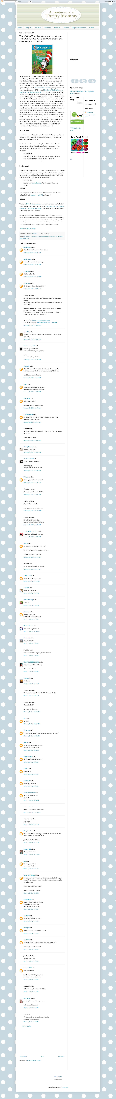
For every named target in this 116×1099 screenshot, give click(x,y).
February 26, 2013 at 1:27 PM (32, 525)
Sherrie (26, 543)
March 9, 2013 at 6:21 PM (31, 991)
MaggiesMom (28, 756)
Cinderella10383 (29, 459)
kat (25, 861)
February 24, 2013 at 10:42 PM (32, 511)
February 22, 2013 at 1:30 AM (32, 408)
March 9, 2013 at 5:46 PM (31, 979)
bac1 (25, 718)
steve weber (27, 398)
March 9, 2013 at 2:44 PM (31, 933)
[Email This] (42, 233)
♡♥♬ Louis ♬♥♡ (29, 346)
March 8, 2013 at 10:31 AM (32, 712)
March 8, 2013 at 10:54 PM (31, 800)
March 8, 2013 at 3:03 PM (31, 774)
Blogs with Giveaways (79, 28)
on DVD (40, 195)
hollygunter (27, 998)
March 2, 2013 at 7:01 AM (31, 593)
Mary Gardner (28, 831)
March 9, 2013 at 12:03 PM (31, 869)
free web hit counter (58, 1079)
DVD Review (27, 236)
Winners (57, 28)
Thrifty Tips (28, 28)
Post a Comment (26, 1026)
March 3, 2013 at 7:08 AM (31, 605)
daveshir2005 (28, 968)
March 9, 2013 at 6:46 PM (31, 1008)
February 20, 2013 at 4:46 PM (32, 265)
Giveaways (47, 28)
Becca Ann (27, 638)
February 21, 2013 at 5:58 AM (32, 339)
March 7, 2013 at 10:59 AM (32, 631)
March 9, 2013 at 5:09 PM (31, 949)
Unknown (27, 271)
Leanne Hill (27, 849)
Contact (91, 28)
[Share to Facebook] (47, 233)
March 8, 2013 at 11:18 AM (32, 736)
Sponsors (66, 28)
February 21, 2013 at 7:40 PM (32, 392)
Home (20, 28)
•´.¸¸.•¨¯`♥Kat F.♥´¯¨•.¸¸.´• (31, 531)
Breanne (26, 678)
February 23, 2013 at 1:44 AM (32, 482)
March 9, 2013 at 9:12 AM (31, 842)
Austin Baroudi (28, 414)
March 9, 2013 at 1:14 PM (31, 909)
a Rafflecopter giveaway (27, 228)
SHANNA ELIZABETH (31, 662)
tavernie (26, 742)
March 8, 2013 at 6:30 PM (31, 786)
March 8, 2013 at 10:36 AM (32, 724)
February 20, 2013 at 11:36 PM (32, 277)
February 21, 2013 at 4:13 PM (32, 378)
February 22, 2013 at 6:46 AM (32, 440)
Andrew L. (27, 807)
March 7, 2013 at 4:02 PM (31, 655)
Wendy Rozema (28, 447)
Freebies (38, 28)
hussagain (27, 928)
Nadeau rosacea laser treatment (41, 320)
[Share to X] (45, 233)
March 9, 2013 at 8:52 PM (31, 1022)
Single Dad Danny (29, 875)
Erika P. (26, 768)
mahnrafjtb (27, 247)
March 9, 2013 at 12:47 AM (32, 812)
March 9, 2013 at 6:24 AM (31, 824)
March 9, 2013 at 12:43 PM (31, 893)
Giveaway (34, 236)
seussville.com (36, 183)
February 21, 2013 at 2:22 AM (32, 289)
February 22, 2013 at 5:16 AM (32, 422)
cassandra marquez (30, 793)
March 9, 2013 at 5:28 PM (31, 961)
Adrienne (26, 588)
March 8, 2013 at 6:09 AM (31, 696)
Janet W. (26, 332)
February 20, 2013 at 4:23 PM (32, 253)
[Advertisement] (42, 1041)
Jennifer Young (28, 600)
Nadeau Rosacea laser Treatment (47, 322)
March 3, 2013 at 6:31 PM (31, 619)
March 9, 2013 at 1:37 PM (31, 921)
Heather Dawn (28, 626)
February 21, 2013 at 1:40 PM (32, 360)
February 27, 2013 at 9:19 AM (32, 569)
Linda (25, 384)
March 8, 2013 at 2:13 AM (31, 684)
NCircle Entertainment (42, 88)
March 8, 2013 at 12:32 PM (31, 750)
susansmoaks (28, 899)
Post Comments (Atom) (34, 1060)
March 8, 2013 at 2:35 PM (31, 762)
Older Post (61, 1057)
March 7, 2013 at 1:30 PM (31, 643)
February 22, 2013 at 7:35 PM (32, 470)
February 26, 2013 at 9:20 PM (32, 537)
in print (33, 195)
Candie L (26, 366)
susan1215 (27, 780)
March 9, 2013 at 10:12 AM (32, 854)
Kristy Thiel (27, 575)
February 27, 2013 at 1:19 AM (32, 557)
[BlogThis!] (43, 233)
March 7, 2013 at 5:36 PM (31, 671)
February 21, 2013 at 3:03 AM (32, 325)
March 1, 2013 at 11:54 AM (32, 581)
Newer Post (23, 1057)
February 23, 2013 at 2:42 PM (32, 494)
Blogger (65, 1087)
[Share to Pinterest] (48, 233)
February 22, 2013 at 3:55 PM (32, 452)
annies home (27, 259)
